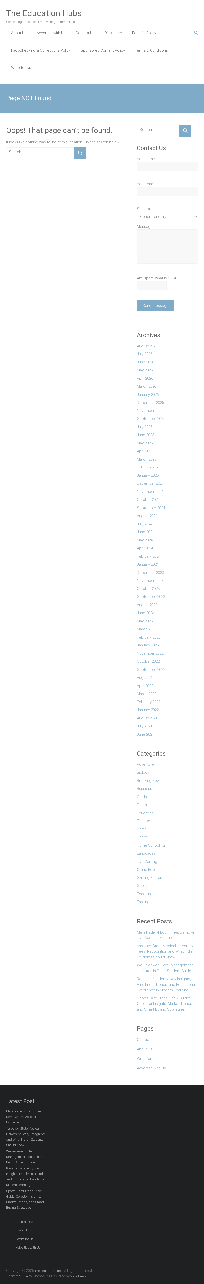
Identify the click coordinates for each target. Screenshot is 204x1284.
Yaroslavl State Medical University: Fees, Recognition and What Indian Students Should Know (166, 951)
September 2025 (151, 418)
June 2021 (145, 734)
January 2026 (148, 394)
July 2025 (144, 427)
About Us (19, 33)
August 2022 (147, 677)
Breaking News (149, 780)
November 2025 (150, 411)
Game (142, 829)
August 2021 (147, 718)
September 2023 (151, 596)
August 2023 (147, 605)
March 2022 (146, 694)
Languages (146, 853)
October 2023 (148, 588)
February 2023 (148, 637)
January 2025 (148, 475)
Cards (142, 797)
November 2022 (150, 653)
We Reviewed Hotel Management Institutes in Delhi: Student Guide (165, 968)
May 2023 (145, 621)
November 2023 (150, 580)
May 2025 (145, 443)
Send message (155, 305)
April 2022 (145, 686)
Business (144, 788)
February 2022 (148, 702)
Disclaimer (113, 33)
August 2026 (147, 346)
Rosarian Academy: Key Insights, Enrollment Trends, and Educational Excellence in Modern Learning (166, 984)
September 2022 (151, 669)
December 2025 (150, 402)
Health (142, 837)
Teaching (144, 894)
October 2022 (148, 661)
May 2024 (145, 540)
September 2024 (151, 508)
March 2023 (146, 629)
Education (145, 813)
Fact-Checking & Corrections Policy (41, 50)
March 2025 (146, 459)
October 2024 (148, 499)
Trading (143, 902)
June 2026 (145, 362)
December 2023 (150, 572)
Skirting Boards (149, 877)
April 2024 (145, 548)
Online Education (151, 869)
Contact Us (85, 33)
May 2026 (145, 370)
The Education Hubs (44, 13)
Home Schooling (151, 845)
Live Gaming (147, 861)
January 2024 (148, 564)
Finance (143, 821)
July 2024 (144, 524)
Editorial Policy (144, 33)
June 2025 (145, 435)
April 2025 (145, 451)
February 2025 (148, 467)
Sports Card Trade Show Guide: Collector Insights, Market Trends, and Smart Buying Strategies (165, 1004)
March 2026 (146, 386)
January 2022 (148, 710)
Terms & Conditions (151, 50)
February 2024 (148, 556)
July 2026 (144, 354)
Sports (142, 885)
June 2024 (145, 532)
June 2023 (145, 613)
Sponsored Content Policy (103, 50)
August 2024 (147, 516)
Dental (142, 805)
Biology (143, 772)
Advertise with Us (51, 33)
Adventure (145, 764)
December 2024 (150, 483)
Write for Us (21, 67)
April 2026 (145, 378)
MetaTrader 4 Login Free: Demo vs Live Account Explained (166, 935)
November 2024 (150, 491)
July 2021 (144, 726)
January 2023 (148, 645)
